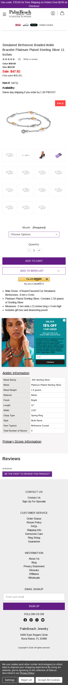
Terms (53, 352)
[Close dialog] (64, 320)
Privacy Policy (45, 352)
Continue (50, 362)
